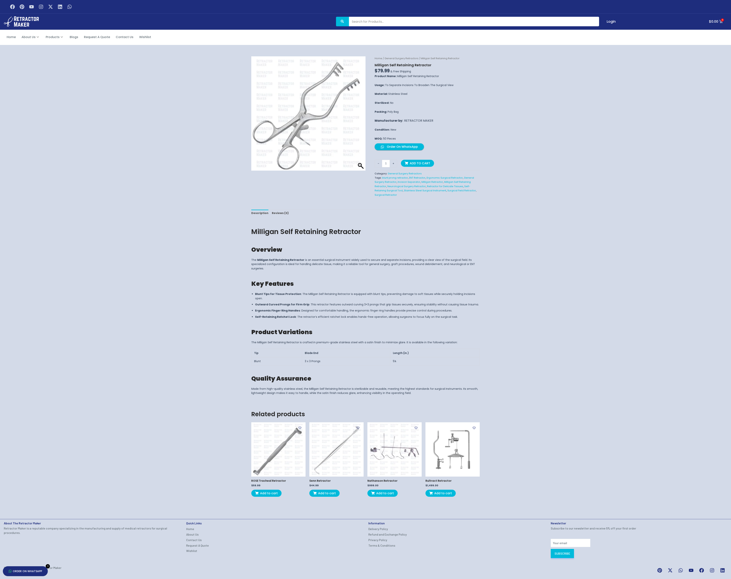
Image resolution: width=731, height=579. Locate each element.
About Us (29, 37)
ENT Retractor (417, 177)
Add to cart (420, 163)
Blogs (74, 37)
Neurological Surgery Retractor (406, 186)
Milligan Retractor (432, 182)
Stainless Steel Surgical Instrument (425, 190)
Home (11, 37)
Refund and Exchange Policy (387, 534)
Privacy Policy (377, 540)
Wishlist (145, 37)
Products (53, 37)
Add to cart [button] (269, 493)
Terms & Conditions (381, 545)
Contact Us (124, 37)
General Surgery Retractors (401, 58)
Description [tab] (259, 213)
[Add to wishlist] (300, 428)
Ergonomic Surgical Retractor (445, 177)
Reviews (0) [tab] (280, 213)
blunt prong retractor (395, 177)
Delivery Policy (378, 529)
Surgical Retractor (386, 194)
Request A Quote (97, 37)
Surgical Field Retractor (461, 190)
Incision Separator (409, 182)
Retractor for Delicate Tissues (445, 186)
